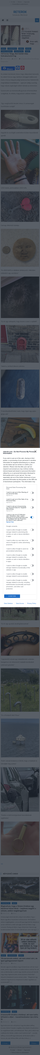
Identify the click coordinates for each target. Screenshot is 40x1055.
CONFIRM (12, 596)
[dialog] (20, 527)
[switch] (32, 493)
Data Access (20, 603)
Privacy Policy (31, 603)
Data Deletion (8, 603)
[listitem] (20, 488)
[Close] (36, 452)
